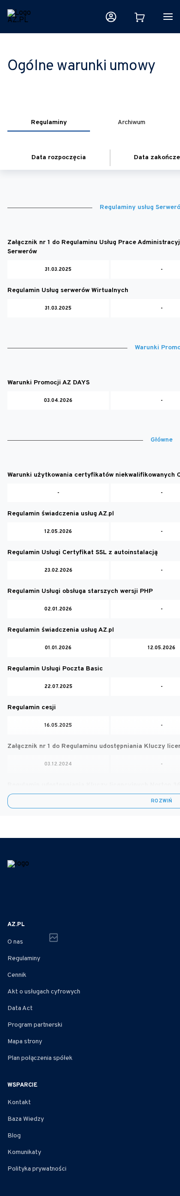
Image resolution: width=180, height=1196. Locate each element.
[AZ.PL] (19, 16)
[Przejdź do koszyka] (139, 16)
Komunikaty (24, 1152)
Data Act (20, 1008)
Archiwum (131, 122)
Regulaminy (49, 122)
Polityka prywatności (36, 1169)
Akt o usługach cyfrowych (43, 992)
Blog (14, 1136)
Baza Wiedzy (25, 1119)
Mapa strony (24, 1042)
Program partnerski (34, 1025)
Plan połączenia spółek (39, 1058)
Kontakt (19, 1102)
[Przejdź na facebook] (12, 897)
